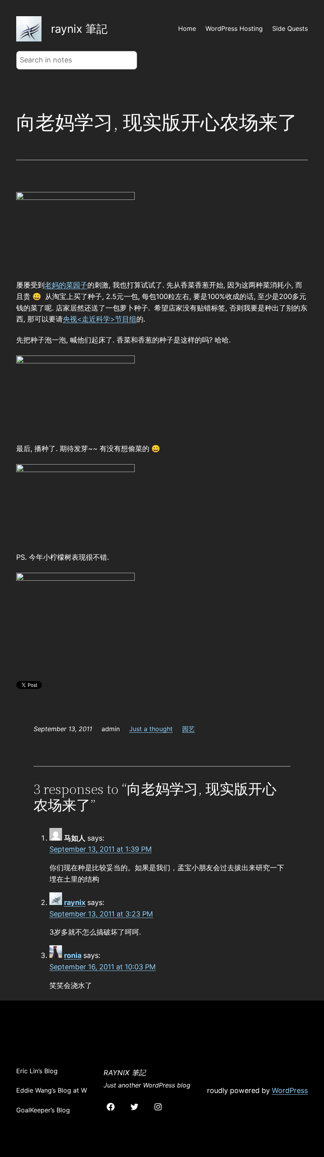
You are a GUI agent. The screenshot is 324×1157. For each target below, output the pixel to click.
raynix (74, 902)
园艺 (188, 729)
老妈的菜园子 (66, 285)
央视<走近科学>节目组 (99, 319)
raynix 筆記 (79, 29)
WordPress (290, 1090)
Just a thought (151, 729)
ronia (72, 955)
